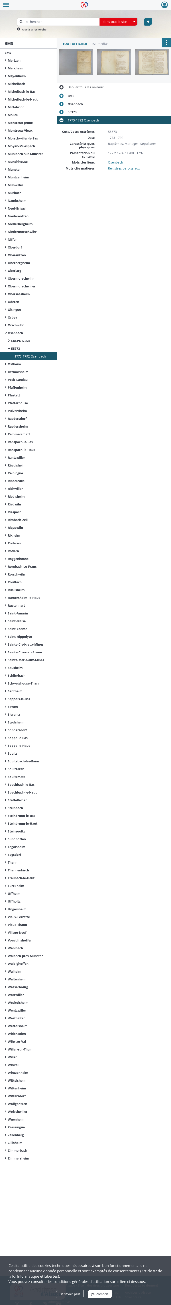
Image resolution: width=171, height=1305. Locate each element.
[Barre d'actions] (166, 42)
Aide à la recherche (34, 29)
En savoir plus (69, 1294)
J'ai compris (99, 1294)
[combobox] (118, 22)
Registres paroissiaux (124, 168)
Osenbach (115, 162)
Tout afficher (75, 43)
